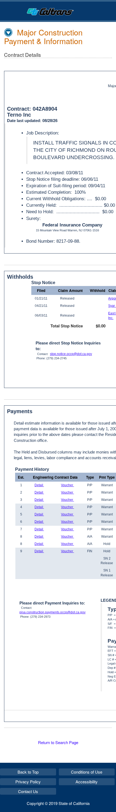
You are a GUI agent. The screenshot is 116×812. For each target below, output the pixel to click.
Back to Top (28, 772)
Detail (39, 485)
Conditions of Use (86, 772)
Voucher (67, 485)
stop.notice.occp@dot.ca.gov (71, 354)
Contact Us (28, 791)
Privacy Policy (28, 781)
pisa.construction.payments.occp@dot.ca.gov (52, 612)
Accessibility (87, 781)
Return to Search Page (58, 742)
